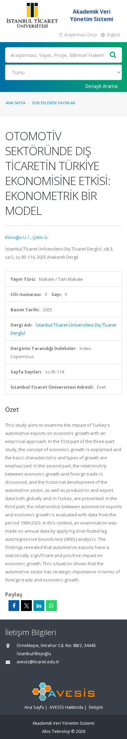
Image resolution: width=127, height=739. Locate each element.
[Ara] (113, 55)
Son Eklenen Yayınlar (53, 102)
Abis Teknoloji (56, 731)
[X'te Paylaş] (26, 605)
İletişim (96, 707)
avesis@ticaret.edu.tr (38, 662)
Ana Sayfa (15, 102)
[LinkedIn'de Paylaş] (39, 605)
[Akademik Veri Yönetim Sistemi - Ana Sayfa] (33, 15)
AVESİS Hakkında (66, 707)
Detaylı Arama (101, 85)
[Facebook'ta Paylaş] (13, 605)
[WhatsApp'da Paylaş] (51, 605)
